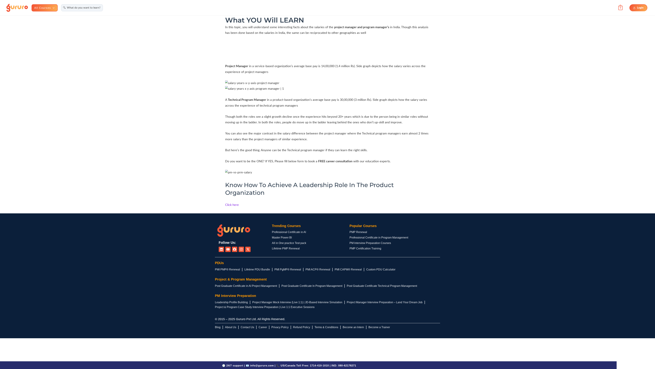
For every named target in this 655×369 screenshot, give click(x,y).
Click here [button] (232, 205)
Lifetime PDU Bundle (257, 269)
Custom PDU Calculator (380, 269)
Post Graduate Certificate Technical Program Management (382, 285)
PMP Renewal (358, 232)
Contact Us (247, 327)
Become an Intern (353, 327)
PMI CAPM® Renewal (348, 269)
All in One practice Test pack (289, 243)
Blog (218, 327)
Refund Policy (301, 327)
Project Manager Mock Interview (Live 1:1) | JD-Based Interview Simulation (297, 302)
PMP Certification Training (365, 248)
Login (640, 7)
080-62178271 (347, 365)
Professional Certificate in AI (289, 232)
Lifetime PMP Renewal (286, 248)
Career (263, 327)
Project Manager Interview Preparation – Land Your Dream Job (385, 302)
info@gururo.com (262, 365)
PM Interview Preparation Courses (370, 243)
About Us (230, 327)
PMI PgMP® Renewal (287, 269)
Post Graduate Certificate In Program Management (311, 285)
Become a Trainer (379, 327)
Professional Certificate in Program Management (379, 237)
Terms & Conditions (326, 327)
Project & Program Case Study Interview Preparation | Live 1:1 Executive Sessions (265, 307)
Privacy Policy (280, 327)
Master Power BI (282, 237)
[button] (53, 8)
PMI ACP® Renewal (317, 269)
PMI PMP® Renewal (227, 269)
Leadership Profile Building (231, 302)
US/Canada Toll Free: (305, 365)
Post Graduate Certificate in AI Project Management (246, 285)
